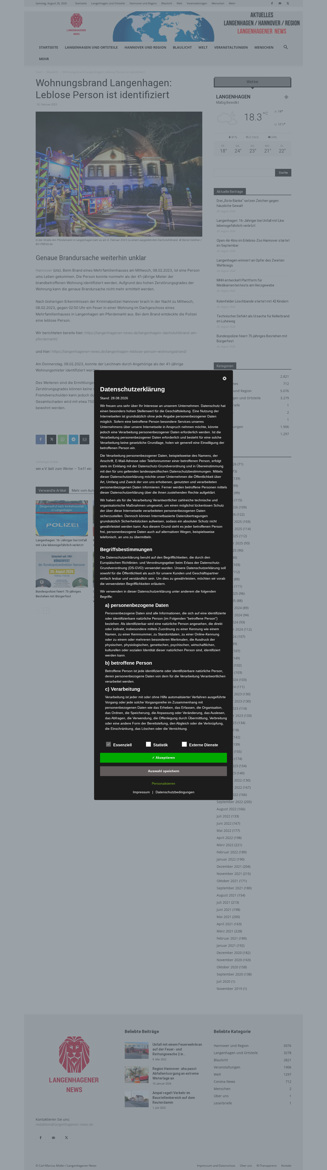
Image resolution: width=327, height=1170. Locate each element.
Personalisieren (163, 783)
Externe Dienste (203, 745)
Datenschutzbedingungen (175, 792)
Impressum (141, 792)
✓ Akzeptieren (163, 757)
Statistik (160, 745)
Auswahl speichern (163, 771)
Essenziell (122, 745)
